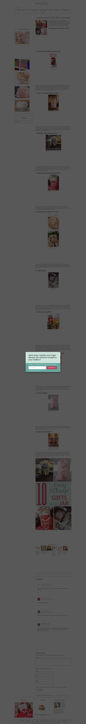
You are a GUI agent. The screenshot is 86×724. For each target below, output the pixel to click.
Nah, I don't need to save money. (35, 370)
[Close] (60, 352)
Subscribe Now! (52, 367)
